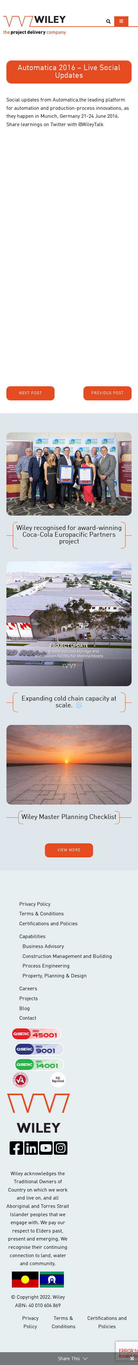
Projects (28, 998)
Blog (24, 1008)
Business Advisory (43, 946)
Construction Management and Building (67, 956)
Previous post (107, 393)
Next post (30, 393)
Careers (28, 989)
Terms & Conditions (41, 914)
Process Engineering (46, 966)
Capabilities (32, 936)
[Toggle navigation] (121, 21)
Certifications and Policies (48, 924)
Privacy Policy (34, 904)
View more (69, 850)
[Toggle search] (108, 22)
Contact (27, 1018)
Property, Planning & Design (54, 976)
